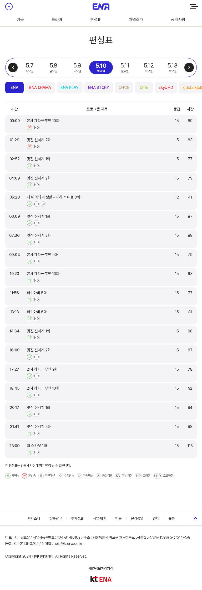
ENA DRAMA (40, 87)
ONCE (124, 87)
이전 (13, 67)
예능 (20, 19)
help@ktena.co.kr (68, 543)
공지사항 (178, 19)
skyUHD (166, 87)
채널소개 (136, 19)
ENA (14, 87)
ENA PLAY (69, 87)
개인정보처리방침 (101, 568)
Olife (144, 87)
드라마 (57, 19)
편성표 (95, 19)
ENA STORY (98, 87)
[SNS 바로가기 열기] (9, 6)
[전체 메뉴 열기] (194, 6)
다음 (189, 67)
